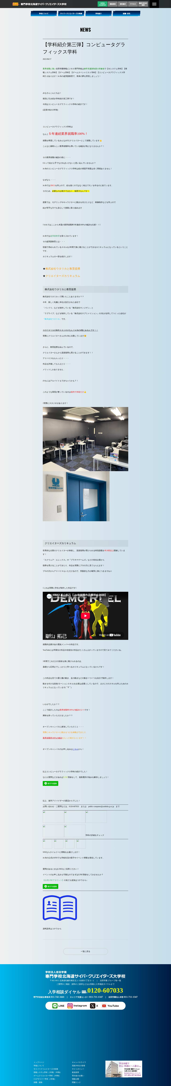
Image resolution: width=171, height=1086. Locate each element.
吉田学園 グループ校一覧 (110, 981)
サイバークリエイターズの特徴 (46, 1069)
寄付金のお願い (78, 1076)
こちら (75, 749)
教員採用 (75, 1072)
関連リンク (76, 1082)
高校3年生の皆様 (78, 1066)
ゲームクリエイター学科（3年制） (47, 1076)
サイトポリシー (78, 1069)
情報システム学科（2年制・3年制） (48, 1072)
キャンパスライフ (79, 1062)
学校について (39, 1066)
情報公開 (75, 1079)
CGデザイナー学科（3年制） (45, 1079)
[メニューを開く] (154, 4)
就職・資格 (38, 1082)
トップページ (39, 1062)
